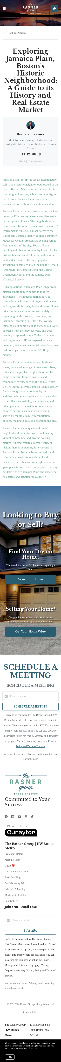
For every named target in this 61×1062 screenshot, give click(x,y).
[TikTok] (32, 816)
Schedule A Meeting (15, 889)
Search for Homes (14, 853)
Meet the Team (12, 859)
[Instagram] (26, 816)
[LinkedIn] (12, 816)
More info (33, 1048)
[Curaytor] (21, 835)
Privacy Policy (30, 1012)
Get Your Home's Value (17, 871)
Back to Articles (17, 32)
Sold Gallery (11, 901)
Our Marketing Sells (15, 883)
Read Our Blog (12, 877)
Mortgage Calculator (15, 895)
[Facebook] (6, 816)
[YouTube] (19, 816)
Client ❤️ (10, 865)
